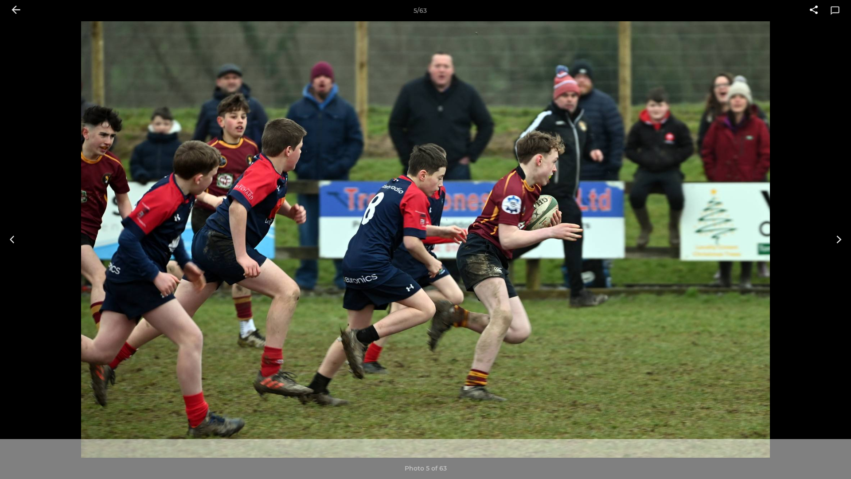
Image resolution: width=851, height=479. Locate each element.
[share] (813, 10)
